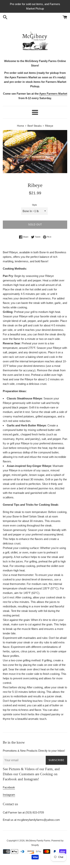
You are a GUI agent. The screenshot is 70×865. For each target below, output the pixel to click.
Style (34, 205)
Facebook (9, 787)
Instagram (9, 794)
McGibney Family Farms (38, 840)
